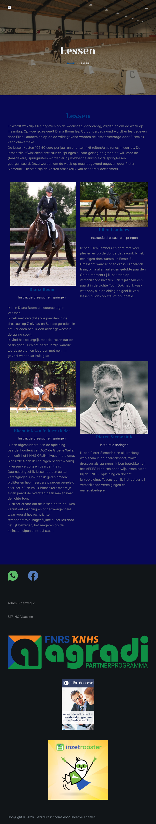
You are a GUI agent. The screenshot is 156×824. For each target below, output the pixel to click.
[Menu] (146, 7)
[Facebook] (33, 576)
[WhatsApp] (13, 576)
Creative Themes (83, 817)
